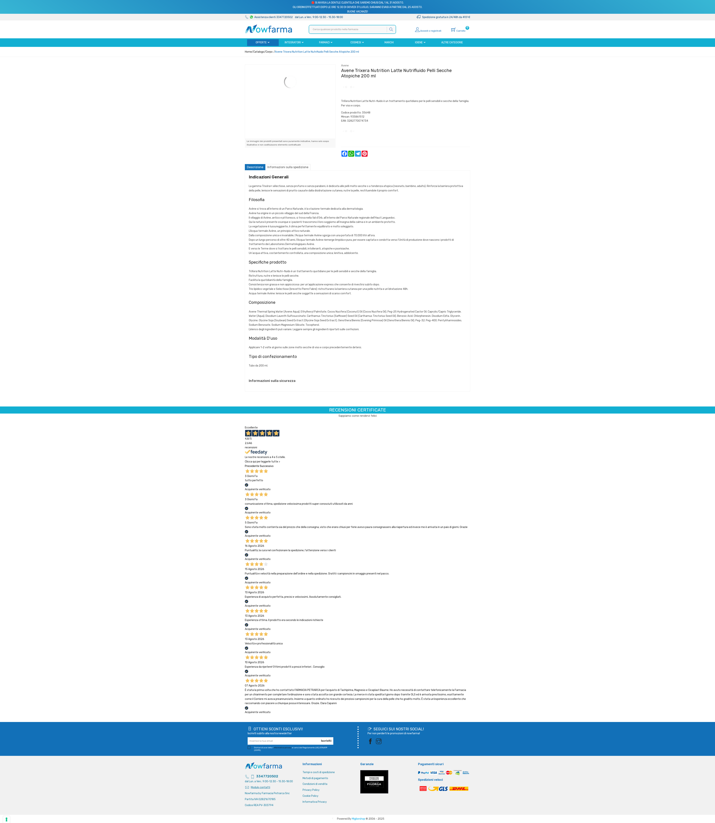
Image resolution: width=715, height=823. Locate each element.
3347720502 (267, 776)
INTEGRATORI (293, 42)
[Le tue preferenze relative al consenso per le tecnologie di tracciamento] (6, 819)
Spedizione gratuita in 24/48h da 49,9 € (445, 17)
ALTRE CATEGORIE (452, 42)
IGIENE (419, 42)
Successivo (267, 466)
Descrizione (255, 167)
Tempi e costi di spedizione (319, 772)
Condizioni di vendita (315, 784)
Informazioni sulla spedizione (287, 167)
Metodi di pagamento (315, 778)
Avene (345, 65)
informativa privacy (282, 748)
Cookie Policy (310, 796)
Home (248, 51)
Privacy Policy (311, 790)
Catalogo (258, 51)
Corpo (269, 51)
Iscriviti (326, 740)
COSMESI (356, 42)
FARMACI (324, 42)
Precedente (252, 466)
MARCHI (389, 42)
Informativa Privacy (315, 801)
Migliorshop (358, 818)
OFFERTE (261, 42)
